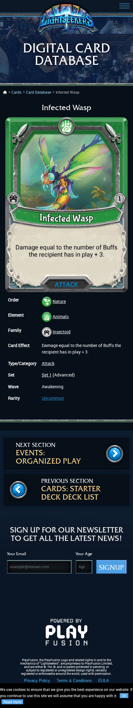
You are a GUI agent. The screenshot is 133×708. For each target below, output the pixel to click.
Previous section (71, 489)
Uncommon (53, 398)
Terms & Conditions (74, 680)
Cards (16, 92)
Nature (59, 301)
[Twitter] (54, 596)
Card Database (38, 92)
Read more (12, 701)
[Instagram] (78, 596)
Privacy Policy (37, 680)
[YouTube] (102, 596)
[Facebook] (30, 596)
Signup (111, 567)
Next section (48, 453)
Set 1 (47, 375)
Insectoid (62, 332)
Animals (61, 316)
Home (5, 92)
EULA (103, 680)
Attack (48, 363)
